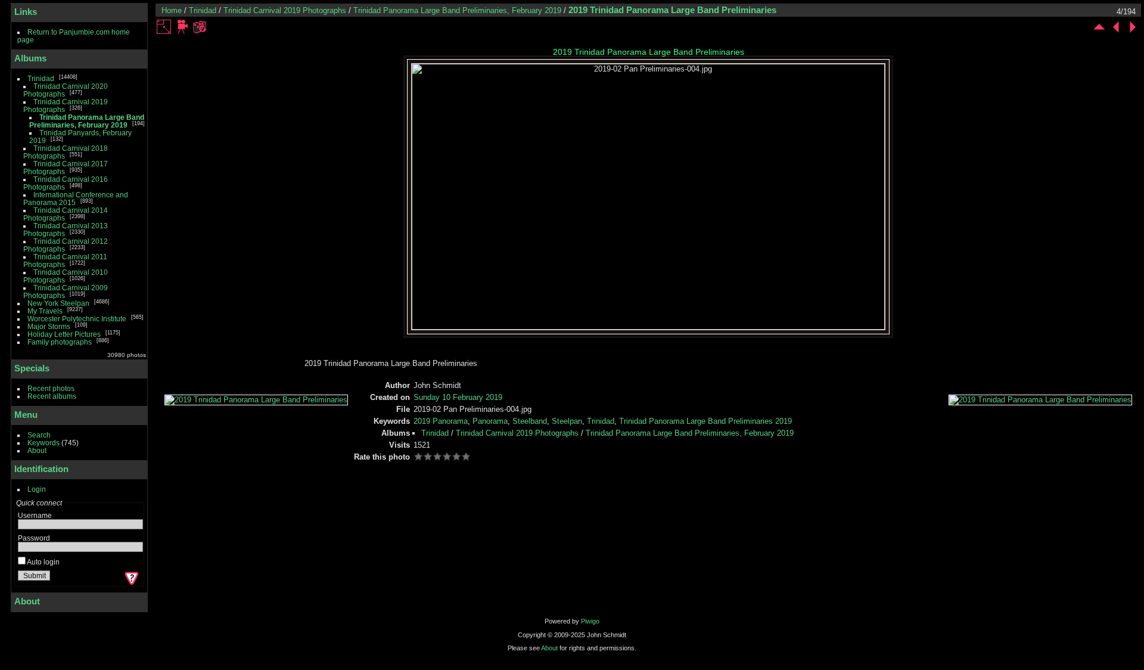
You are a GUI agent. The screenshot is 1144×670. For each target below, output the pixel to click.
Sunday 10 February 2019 (458, 397)
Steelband (529, 421)
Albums (30, 58)
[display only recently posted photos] (136, 58)
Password (34, 538)
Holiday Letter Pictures (64, 334)
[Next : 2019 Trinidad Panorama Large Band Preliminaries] (1132, 27)
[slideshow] (183, 27)
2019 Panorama (441, 421)
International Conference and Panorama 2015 (75, 198)
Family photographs (59, 342)
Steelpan (567, 421)
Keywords (43, 442)
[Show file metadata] (199, 27)
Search (39, 435)
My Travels (45, 311)
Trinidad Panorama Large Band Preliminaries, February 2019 (86, 121)
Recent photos (50, 388)
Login (36, 489)
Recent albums (51, 396)
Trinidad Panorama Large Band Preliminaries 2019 (705, 421)
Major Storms (48, 326)
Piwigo (590, 621)
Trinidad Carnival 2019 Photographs (284, 10)
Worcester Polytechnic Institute (76, 318)
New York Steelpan (58, 303)
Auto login (43, 562)
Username (35, 515)
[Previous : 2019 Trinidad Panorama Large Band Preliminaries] (1116, 27)
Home (171, 10)
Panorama (490, 421)
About (36, 450)
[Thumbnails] (1099, 27)
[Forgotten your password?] (130, 578)
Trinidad (40, 78)
